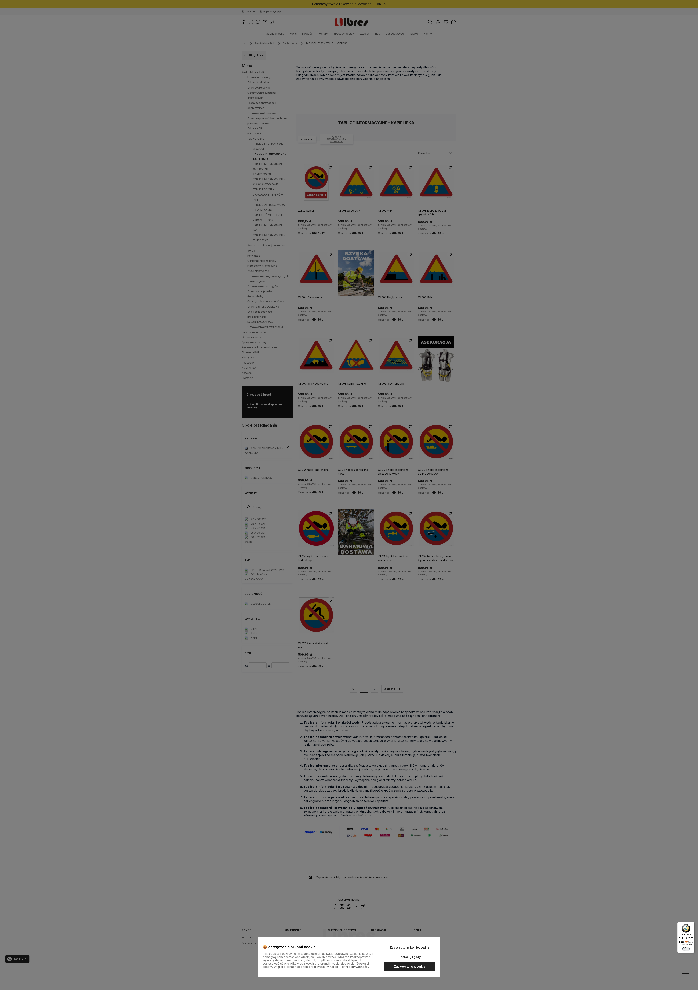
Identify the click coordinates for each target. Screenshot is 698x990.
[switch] (686, 949)
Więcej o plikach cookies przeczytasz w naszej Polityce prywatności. (321, 967)
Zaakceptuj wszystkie (409, 966)
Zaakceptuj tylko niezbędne (409, 947)
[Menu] (692, 924)
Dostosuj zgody (409, 957)
